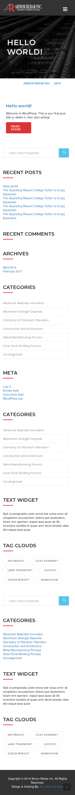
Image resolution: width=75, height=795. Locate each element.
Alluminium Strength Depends (22, 311)
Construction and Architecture (23, 329)
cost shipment (47, 560)
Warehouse (50, 579)
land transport (20, 570)
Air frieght (16, 560)
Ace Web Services (51, 786)
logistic (50, 570)
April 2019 (9, 267)
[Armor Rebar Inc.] (23, 8)
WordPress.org (13, 398)
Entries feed (11, 390)
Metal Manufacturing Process (22, 337)
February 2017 (12, 271)
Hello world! (18, 105)
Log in (7, 386)
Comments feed (13, 394)
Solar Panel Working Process (22, 346)
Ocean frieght (19, 579)
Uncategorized (12, 354)
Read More (16, 127)
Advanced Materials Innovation (23, 303)
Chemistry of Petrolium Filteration (26, 320)
